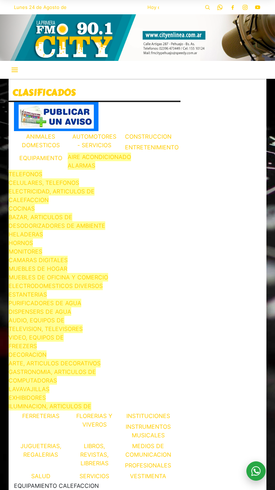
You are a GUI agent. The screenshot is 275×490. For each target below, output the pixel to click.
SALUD (40, 476)
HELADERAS (26, 234)
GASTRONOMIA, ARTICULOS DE (52, 371)
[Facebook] (232, 7)
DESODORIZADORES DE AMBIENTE (57, 225)
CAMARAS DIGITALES (38, 260)
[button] (207, 7)
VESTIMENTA (148, 476)
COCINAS (22, 208)
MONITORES (25, 251)
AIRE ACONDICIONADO (99, 156)
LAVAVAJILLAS (29, 389)
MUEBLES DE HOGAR (38, 268)
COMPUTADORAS (33, 380)
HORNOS (21, 242)
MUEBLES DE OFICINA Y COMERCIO (58, 277)
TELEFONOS (25, 174)
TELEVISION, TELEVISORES (46, 328)
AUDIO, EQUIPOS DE (36, 320)
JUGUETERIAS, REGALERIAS (40, 450)
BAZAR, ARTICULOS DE (40, 217)
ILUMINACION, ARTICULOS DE (50, 406)
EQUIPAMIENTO (40, 158)
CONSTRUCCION (148, 136)
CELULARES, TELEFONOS (44, 182)
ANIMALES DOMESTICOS (41, 141)
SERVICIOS (94, 476)
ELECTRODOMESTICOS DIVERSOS (56, 285)
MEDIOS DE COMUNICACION (148, 450)
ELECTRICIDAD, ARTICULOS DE (52, 191)
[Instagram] (245, 7)
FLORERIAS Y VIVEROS (94, 420)
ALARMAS (81, 165)
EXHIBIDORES (27, 397)
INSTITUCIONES (148, 415)
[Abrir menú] (15, 70)
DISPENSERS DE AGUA (40, 311)
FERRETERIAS (40, 415)
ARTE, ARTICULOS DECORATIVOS (55, 363)
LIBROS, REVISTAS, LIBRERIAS (94, 454)
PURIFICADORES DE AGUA (45, 303)
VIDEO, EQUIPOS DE (36, 337)
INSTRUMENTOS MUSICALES (148, 431)
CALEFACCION (29, 199)
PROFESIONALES (148, 465)
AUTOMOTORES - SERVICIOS (94, 141)
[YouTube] (257, 7)
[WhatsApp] (220, 7)
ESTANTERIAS (28, 294)
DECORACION (28, 354)
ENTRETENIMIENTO (149, 147)
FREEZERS (23, 346)
